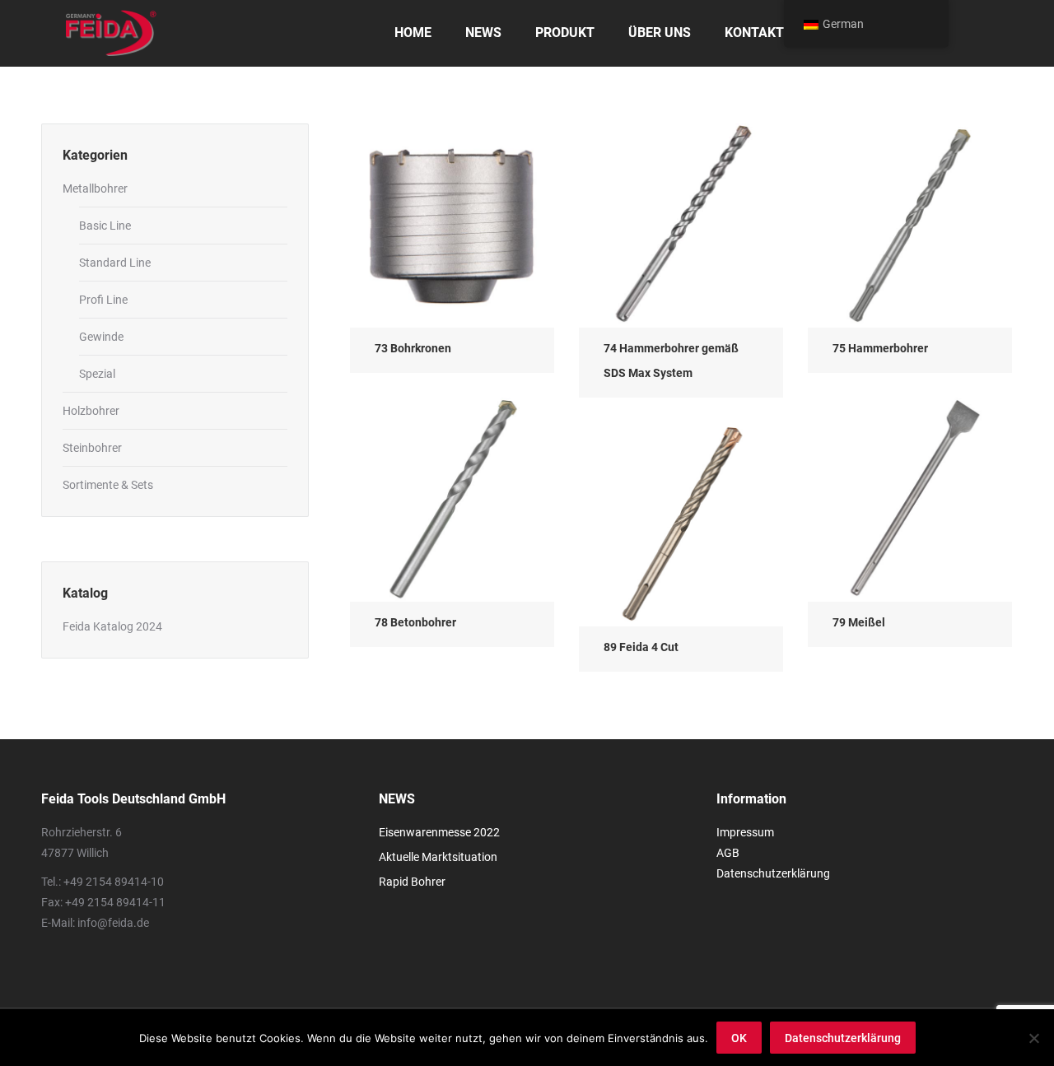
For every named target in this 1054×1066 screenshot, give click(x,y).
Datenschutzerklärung (773, 873)
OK (739, 1038)
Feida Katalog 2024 (112, 626)
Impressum (745, 832)
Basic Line (105, 225)
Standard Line (115, 262)
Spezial (97, 373)
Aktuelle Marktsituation (438, 857)
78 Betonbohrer (415, 622)
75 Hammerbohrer (880, 348)
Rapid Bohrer (412, 881)
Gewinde (101, 336)
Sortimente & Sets (108, 484)
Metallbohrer (95, 188)
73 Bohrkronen (413, 348)
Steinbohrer (92, 447)
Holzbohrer (91, 410)
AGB (727, 852)
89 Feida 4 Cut (641, 647)
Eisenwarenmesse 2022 (439, 832)
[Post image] (452, 225)
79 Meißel (858, 622)
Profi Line (103, 299)
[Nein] (1033, 1038)
